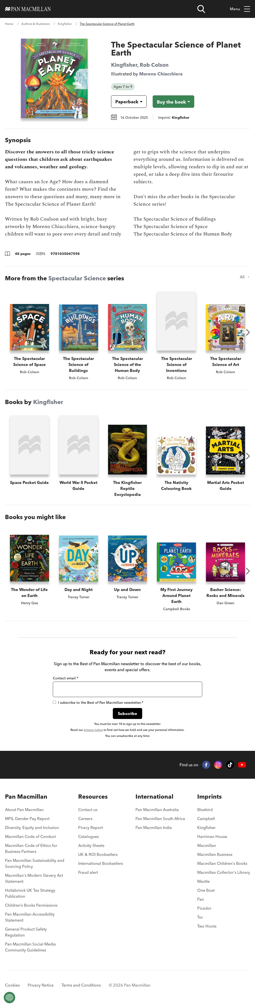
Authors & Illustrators (35, 24)
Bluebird (205, 809)
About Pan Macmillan (24, 809)
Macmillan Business (214, 854)
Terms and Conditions (81, 985)
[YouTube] (242, 765)
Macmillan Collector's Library (223, 872)
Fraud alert (88, 872)
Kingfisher (65, 24)
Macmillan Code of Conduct (30, 836)
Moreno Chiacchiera (161, 74)
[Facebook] (206, 765)
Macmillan (206, 845)
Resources (93, 796)
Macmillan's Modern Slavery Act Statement (34, 878)
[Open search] (201, 9)
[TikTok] (230, 765)
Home (9, 24)
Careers (85, 818)
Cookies (12, 985)
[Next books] (248, 332)
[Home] (28, 9)
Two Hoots (206, 926)
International (154, 796)
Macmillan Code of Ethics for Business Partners (31, 848)
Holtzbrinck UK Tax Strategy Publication (30, 893)
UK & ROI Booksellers (98, 854)
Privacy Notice (41, 985)
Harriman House (212, 836)
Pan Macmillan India (153, 827)
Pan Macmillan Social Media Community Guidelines (30, 947)
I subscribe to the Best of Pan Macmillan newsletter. (100, 702)
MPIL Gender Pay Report (27, 818)
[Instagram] (218, 765)
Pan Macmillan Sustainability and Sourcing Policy (34, 863)
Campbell (206, 818)
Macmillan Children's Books (222, 863)
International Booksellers (100, 863)
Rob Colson (154, 64)
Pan (200, 899)
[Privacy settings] (9, 997)
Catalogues (88, 836)
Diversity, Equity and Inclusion (32, 827)
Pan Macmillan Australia (157, 809)
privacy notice (93, 730)
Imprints (209, 796)
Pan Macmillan (26, 796)
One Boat (206, 890)
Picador (204, 908)
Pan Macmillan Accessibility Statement (30, 917)
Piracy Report (90, 827)
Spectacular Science (77, 278)
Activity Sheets (91, 845)
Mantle (203, 881)
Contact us (87, 809)
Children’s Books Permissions (31, 905)
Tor (200, 917)
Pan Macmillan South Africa (160, 818)
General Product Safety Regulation (26, 932)
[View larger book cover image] (54, 78)
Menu (235, 8)
